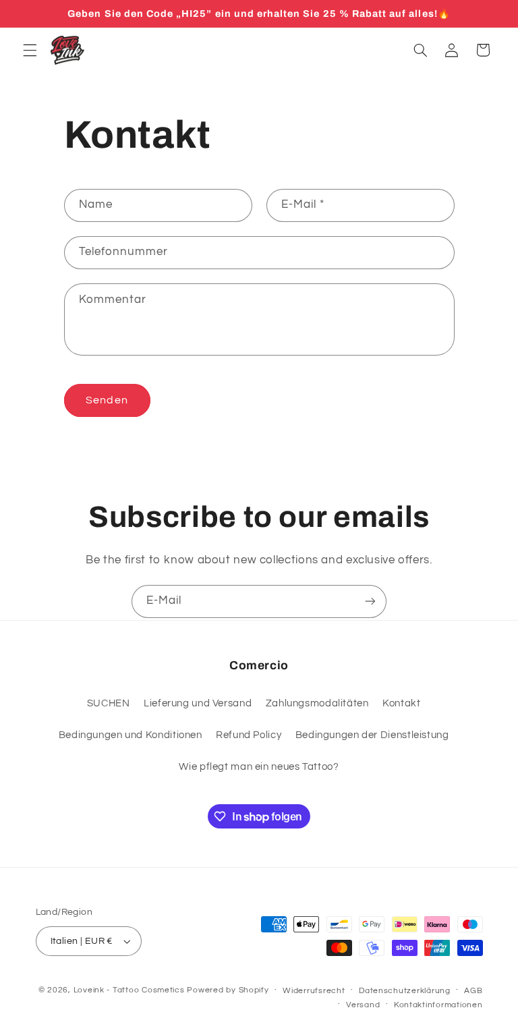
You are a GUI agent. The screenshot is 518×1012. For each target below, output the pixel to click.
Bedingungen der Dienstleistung (372, 735)
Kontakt (401, 703)
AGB (473, 990)
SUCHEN (108, 703)
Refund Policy (248, 735)
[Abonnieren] (370, 601)
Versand (363, 1005)
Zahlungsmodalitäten (317, 703)
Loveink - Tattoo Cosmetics (129, 990)
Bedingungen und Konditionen (130, 735)
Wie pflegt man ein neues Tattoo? (259, 767)
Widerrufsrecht (314, 990)
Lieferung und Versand (198, 703)
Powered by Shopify (227, 990)
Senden (106, 400)
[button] (29, 49)
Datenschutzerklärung (405, 990)
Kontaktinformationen (438, 1005)
